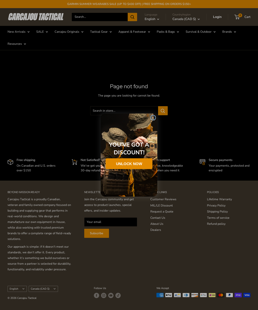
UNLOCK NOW (129, 164)
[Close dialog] (153, 117)
